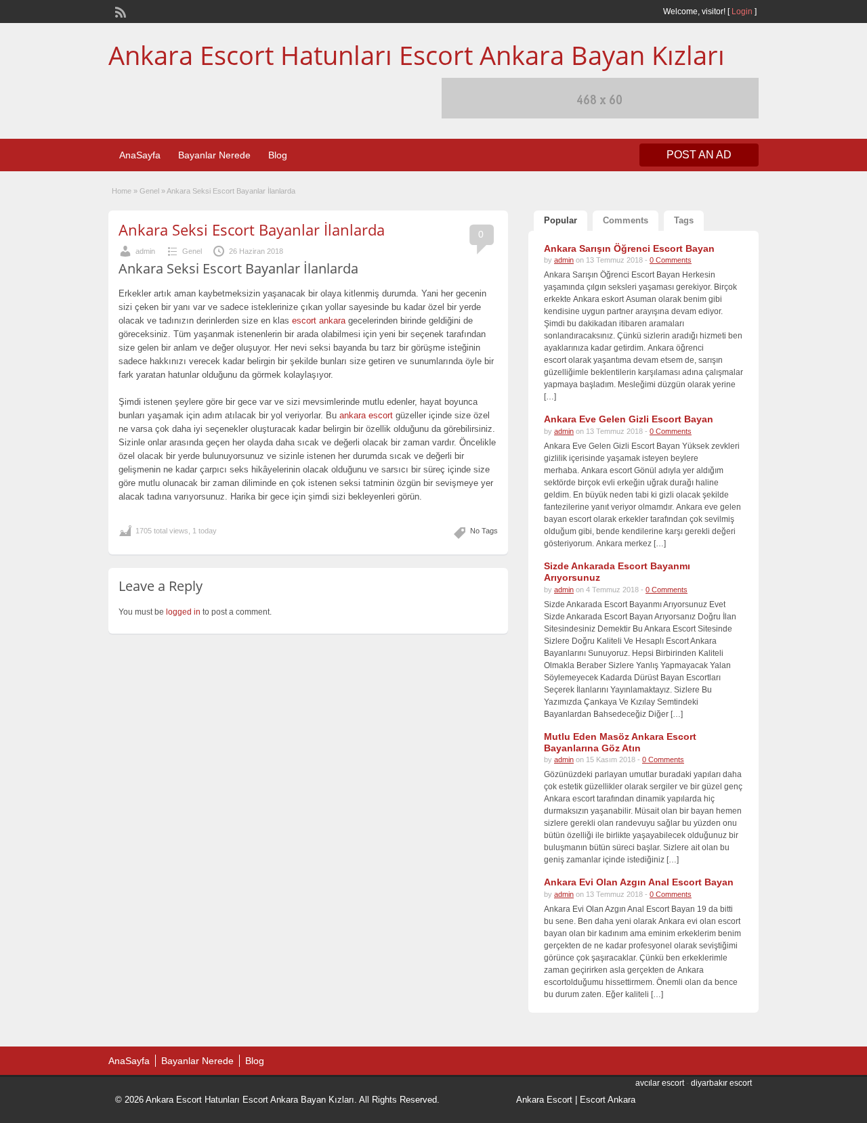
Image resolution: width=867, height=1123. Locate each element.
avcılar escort (659, 1083)
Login (742, 11)
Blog (277, 155)
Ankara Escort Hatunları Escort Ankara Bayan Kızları (416, 54)
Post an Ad (699, 154)
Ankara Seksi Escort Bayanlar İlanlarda (252, 229)
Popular (560, 220)
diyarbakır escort (721, 1083)
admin (145, 251)
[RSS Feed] (119, 10)
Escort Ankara (607, 1100)
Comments (625, 220)
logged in (183, 612)
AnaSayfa (140, 155)
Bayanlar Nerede (214, 155)
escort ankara (318, 320)
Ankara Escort (544, 1100)
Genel (149, 191)
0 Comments (671, 260)
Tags (684, 220)
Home (121, 191)
